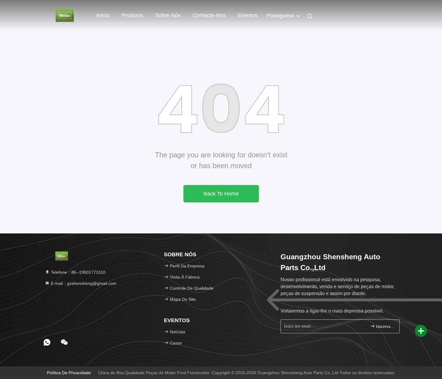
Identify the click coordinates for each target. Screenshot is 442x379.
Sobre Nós (168, 15)
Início (103, 15)
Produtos (132, 15)
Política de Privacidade (69, 372)
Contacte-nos (209, 15)
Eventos (247, 15)
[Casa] (65, 15)
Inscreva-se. (384, 326)
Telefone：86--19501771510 (78, 272)
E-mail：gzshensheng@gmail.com (83, 283)
